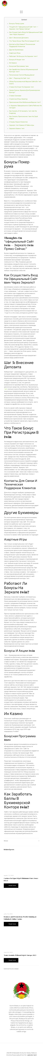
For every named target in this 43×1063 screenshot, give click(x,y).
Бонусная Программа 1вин (19, 66)
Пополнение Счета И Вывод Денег (22, 75)
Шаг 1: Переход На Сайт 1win (19, 78)
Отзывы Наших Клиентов (18, 122)
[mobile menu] (40, 3)
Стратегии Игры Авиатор (18, 99)
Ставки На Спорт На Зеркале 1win (21, 87)
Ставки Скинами (15, 96)
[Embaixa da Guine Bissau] (4, 3)
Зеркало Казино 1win (16, 128)
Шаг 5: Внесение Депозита (18, 38)
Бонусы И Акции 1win (17, 59)
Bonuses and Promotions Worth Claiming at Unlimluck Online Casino (20, 918)
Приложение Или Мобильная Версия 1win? (25, 102)
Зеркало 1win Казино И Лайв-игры (21, 125)
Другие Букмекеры (16, 50)
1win (5, 389)
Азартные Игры (15, 53)
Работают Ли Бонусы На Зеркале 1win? (23, 56)
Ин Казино (13, 63)
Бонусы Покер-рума (16, 23)
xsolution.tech (32, 1055)
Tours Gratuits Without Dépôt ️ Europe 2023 (20, 955)
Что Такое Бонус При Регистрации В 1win (24, 41)
